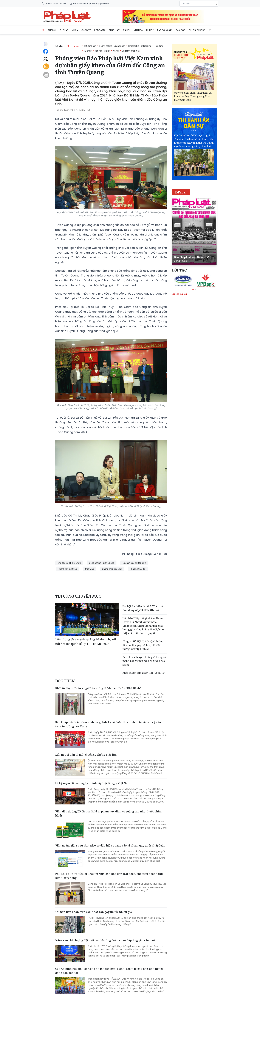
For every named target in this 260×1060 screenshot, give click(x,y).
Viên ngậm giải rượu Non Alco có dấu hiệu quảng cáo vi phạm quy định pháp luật (110, 845)
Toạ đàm (158, 46)
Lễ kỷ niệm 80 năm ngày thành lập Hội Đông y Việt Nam (92, 783)
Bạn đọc (181, 30)
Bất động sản (164, 30)
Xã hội (126, 30)
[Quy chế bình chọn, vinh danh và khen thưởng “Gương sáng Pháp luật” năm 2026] (194, 76)
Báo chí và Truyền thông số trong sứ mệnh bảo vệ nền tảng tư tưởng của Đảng (144, 660)
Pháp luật (114, 30)
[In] (46, 75)
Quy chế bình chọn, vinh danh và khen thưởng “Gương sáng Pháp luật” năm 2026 (193, 96)
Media (75, 30)
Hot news (73, 46)
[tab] (193, 289)
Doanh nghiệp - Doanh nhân (112, 46)
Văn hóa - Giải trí (102, 51)
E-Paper (181, 192)
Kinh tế (150, 30)
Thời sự (52, 30)
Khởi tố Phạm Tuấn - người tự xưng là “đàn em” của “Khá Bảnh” (98, 688)
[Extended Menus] (210, 29)
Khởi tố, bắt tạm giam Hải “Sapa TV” (144, 672)
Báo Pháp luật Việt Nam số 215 (192, 257)
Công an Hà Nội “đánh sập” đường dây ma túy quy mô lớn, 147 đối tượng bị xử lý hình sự (142, 645)
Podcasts (99, 30)
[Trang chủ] (43, 30)
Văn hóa (138, 30)
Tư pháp (64, 30)
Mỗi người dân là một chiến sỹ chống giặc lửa (86, 754)
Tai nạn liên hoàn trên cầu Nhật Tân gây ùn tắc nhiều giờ (93, 912)
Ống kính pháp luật (130, 51)
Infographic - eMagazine (139, 46)
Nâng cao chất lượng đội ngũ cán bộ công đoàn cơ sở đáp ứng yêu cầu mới (105, 940)
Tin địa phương (197, 30)
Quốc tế (86, 30)
